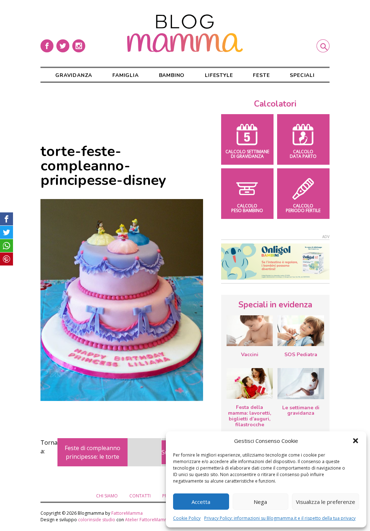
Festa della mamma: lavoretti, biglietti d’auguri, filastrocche (249, 416)
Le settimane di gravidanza (300, 410)
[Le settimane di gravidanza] (301, 383)
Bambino (172, 75)
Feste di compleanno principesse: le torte (92, 452)
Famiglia (125, 75)
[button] (355, 440)
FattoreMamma (127, 513)
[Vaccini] (250, 330)
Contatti (140, 496)
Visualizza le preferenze (325, 501)
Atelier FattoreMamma (148, 520)
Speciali (302, 75)
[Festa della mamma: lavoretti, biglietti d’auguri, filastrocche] (250, 383)
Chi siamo (107, 496)
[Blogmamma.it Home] (185, 33)
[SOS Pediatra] (301, 330)
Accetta (201, 501)
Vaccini (249, 354)
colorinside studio (96, 520)
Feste (261, 75)
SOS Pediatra (300, 354)
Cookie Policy (187, 518)
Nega (260, 501)
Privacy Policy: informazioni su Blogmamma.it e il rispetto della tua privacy (280, 518)
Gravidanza (73, 75)
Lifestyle (219, 75)
